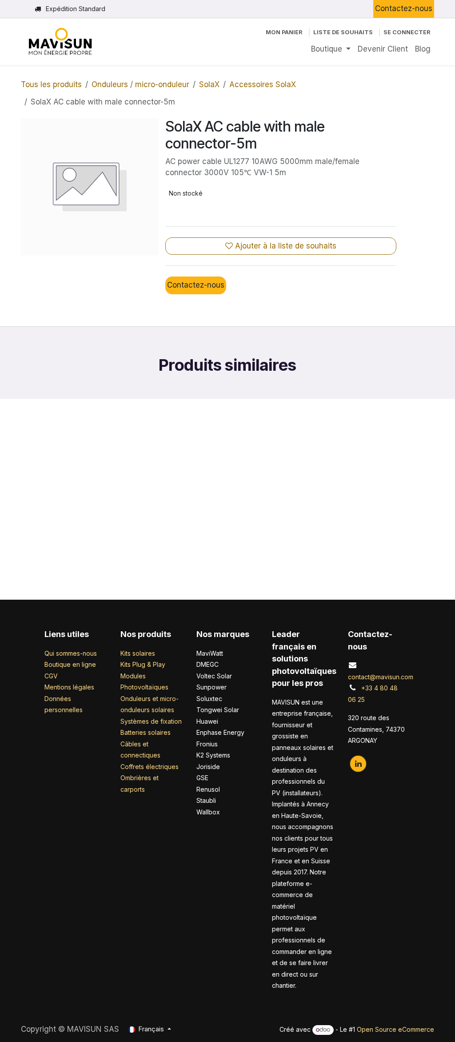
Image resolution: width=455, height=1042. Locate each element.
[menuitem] (330, 49)
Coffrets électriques (149, 798)
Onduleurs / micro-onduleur (140, 84)
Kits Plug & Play (142, 697)
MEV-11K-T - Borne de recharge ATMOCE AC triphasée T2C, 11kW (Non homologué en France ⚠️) (73, 562)
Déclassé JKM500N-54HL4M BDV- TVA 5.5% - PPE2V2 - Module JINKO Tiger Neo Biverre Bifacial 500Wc (382, 562)
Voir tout (408, 432)
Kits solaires (137, 685)
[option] (227, 526)
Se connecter (407, 32)
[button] (25, 526)
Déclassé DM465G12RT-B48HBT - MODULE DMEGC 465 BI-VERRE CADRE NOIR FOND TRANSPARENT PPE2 (176, 562)
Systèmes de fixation (151, 753)
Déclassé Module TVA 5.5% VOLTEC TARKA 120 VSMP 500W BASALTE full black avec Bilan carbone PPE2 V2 (279, 562)
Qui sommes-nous (70, 685)
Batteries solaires (145, 765)
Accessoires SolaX (262, 84)
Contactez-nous (403, 8)
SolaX (209, 84)
